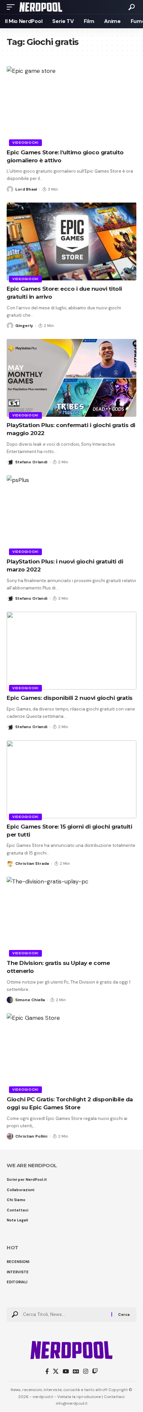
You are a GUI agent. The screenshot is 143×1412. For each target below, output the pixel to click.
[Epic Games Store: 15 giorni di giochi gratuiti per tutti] (71, 779)
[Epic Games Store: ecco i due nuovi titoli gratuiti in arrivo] (71, 241)
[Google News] (76, 1371)
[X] (55, 1371)
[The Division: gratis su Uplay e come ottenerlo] (71, 916)
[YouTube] (66, 1371)
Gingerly (24, 325)
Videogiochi (25, 142)
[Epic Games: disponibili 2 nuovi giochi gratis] (71, 651)
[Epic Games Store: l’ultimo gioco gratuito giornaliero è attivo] (71, 105)
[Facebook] (47, 1371)
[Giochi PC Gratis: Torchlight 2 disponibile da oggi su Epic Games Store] (71, 1052)
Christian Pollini (31, 1136)
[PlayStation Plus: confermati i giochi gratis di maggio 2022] (71, 378)
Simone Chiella (30, 1000)
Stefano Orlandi (31, 462)
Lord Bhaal (26, 189)
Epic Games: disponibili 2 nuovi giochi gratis (70, 698)
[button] (12, 7)
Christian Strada (32, 863)
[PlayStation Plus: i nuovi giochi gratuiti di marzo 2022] (71, 514)
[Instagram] (85, 1371)
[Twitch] (94, 1371)
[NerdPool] (41, 7)
